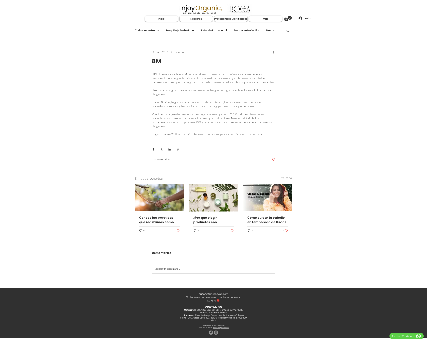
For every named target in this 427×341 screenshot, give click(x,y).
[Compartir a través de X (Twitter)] (161, 149)
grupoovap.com (218, 325)
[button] (288, 18)
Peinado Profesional (214, 30)
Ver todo (286, 178)
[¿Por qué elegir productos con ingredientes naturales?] (213, 198)
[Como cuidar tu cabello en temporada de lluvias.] (267, 197)
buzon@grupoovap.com (213, 294)
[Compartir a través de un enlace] (177, 149)
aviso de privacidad (221, 327)
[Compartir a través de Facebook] (153, 149)
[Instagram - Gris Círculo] (216, 332)
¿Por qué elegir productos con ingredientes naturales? (212, 220)
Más (268, 30)
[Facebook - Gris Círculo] (211, 332)
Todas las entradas (147, 30)
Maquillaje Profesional (180, 30)
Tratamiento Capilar (246, 30)
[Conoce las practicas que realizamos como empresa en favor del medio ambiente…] (159, 197)
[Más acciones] (273, 52)
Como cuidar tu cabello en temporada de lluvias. (267, 220)
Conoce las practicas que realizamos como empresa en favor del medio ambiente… (156, 220)
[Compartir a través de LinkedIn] (169, 149)
